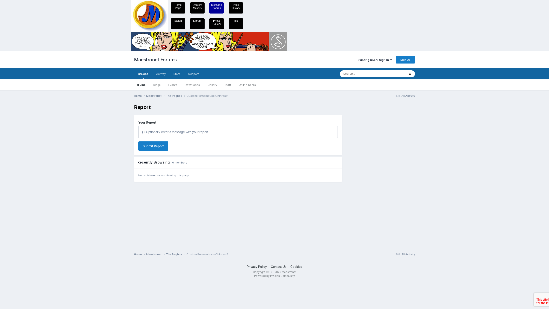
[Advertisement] (363, 168)
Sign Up (405, 59)
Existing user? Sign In (374, 60)
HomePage (178, 6)
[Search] (410, 73)
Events (172, 84)
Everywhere (392, 73)
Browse (143, 74)
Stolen (178, 20)
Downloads (192, 84)
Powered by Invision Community (274, 275)
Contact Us (278, 266)
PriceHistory (236, 6)
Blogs (157, 84)
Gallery (212, 84)
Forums (140, 84)
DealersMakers (197, 6)
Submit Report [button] (153, 146)
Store (177, 74)
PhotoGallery (217, 22)
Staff (228, 84)
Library (197, 20)
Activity (161, 74)
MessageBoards (216, 6)
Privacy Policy (257, 266)
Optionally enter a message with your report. (177, 132)
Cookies (296, 266)
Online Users (247, 84)
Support (193, 74)
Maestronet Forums (155, 59)
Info (236, 20)
